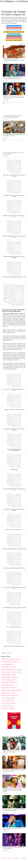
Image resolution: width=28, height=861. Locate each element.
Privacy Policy (16, 858)
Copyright (23, 858)
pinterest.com (9, 653)
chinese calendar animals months (14, 25)
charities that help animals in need (14, 36)
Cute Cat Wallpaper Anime (7, 664)
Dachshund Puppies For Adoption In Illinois (11, 661)
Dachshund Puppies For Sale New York (10, 695)
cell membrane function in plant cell (14, 27)
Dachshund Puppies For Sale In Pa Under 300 (12, 672)
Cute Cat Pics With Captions (8, 700)
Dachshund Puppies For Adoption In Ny (10, 677)
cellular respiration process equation (14, 30)
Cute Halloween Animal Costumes (9, 667)
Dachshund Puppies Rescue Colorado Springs (12, 669)
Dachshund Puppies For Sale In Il (9, 692)
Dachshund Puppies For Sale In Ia (9, 703)
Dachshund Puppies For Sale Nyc (9, 674)
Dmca (4, 858)
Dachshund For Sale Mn (7, 705)
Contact (9, 858)
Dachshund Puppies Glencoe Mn (9, 687)
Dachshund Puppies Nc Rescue (8, 698)
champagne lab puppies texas (14, 34)
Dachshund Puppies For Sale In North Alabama (12, 690)
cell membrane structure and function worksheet (14, 32)
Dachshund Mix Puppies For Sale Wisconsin (11, 659)
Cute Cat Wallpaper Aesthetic (8, 685)
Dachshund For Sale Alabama (8, 708)
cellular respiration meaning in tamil (14, 38)
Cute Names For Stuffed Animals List (9, 682)
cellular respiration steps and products (14, 40)
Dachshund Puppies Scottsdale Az (9, 679)
